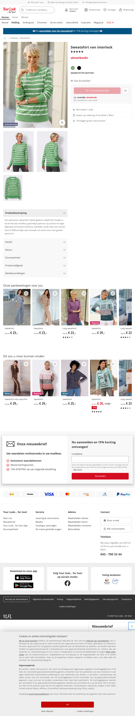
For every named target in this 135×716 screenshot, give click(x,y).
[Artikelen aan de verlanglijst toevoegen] (125, 90)
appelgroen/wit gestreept (82, 73)
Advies (72, 512)
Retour (8, 249)
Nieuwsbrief (9, 521)
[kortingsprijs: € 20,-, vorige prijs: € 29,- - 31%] (103, 378)
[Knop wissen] (52, 10)
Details (8, 241)
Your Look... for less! (15, 512)
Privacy (60, 599)
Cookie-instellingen (85, 711)
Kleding (15, 22)
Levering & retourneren (47, 518)
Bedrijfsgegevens (92, 599)
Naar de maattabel (82, 81)
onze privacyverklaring (39, 694)
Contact (105, 512)
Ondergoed (28, 22)
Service (40, 512)
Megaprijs (98, 22)
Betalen (39, 521)
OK (67, 704)
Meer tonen (77, 469)
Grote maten (56, 22)
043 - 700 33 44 (111, 554)
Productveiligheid (14, 265)
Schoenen (42, 22)
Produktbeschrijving (16, 212)
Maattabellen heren (78, 521)
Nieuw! (5, 22)
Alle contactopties (116, 528)
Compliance (126, 599)
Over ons (7, 518)
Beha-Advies (74, 529)
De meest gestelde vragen (48, 529)
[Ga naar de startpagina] (9, 10)
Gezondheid (72, 22)
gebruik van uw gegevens (97, 640)
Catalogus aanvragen (46, 525)
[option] (73, 68)
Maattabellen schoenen (79, 525)
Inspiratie (86, 22)
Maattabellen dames (78, 518)
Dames (5, 17)
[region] (67, 674)
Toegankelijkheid (73, 599)
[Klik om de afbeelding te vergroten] (62, 122)
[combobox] (41, 10)
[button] (4, 38)
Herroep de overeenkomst (16, 599)
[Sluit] (132, 626)
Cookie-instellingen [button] (67, 606)
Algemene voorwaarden (43, 599)
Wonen (24, 17)
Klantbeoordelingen (15, 273)
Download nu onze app (23, 571)
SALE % (110, 22)
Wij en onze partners (28, 640)
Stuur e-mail (113, 521)
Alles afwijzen (47, 711)
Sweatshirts (25, 38)
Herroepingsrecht (110, 599)
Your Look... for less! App (15, 525)
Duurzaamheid (12, 257)
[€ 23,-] (17, 307)
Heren (15, 17)
